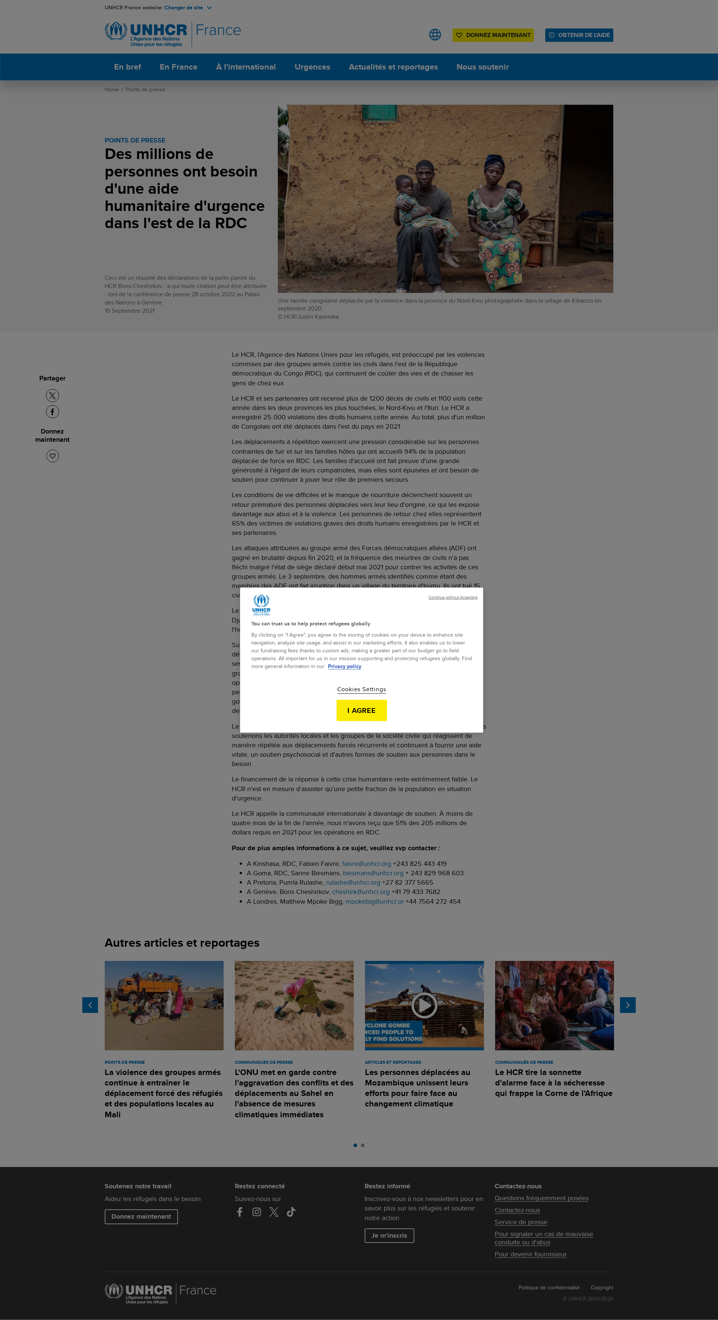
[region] (361, 660)
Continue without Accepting (453, 597)
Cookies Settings (361, 689)
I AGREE (361, 710)
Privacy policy (344, 666)
